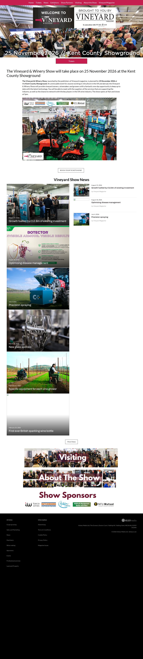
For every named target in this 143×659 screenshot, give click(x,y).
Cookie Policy (42, 535)
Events (9, 556)
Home (31, 2)
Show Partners (67, 2)
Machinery (10, 540)
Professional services (13, 561)
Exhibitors (54, 2)
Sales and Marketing (13, 530)
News (46, 2)
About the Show (90, 2)
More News (71, 442)
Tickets (39, 2)
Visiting (78, 2)
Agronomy (10, 550)
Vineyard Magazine (107, 2)
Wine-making (11, 545)
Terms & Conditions (44, 530)
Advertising (42, 524)
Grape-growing (11, 524)
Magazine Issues (43, 545)
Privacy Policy (42, 540)
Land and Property (13, 566)
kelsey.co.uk (132, 532)
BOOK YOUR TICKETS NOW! (71, 170)
